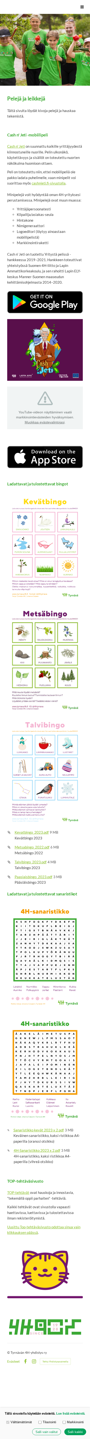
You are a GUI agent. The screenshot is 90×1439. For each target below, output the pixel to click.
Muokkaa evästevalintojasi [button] (45, 422)
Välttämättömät (21, 1422)
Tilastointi (49, 1422)
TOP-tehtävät (18, 1192)
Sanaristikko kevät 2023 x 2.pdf (38, 1130)
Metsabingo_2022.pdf (32, 847)
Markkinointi (75, 1422)
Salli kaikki (75, 1432)
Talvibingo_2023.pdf (31, 862)
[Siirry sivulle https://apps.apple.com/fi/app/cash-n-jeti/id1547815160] (45, 457)
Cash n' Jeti (16, 146)
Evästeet (13, 1361)
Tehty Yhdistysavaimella (55, 1361)
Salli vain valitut (47, 1432)
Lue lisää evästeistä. (70, 1413)
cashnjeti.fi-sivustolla (49, 183)
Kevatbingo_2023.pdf (32, 832)
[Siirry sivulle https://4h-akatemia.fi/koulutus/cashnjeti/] (45, 350)
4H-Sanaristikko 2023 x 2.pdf (37, 1150)
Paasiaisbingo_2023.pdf (33, 877)
